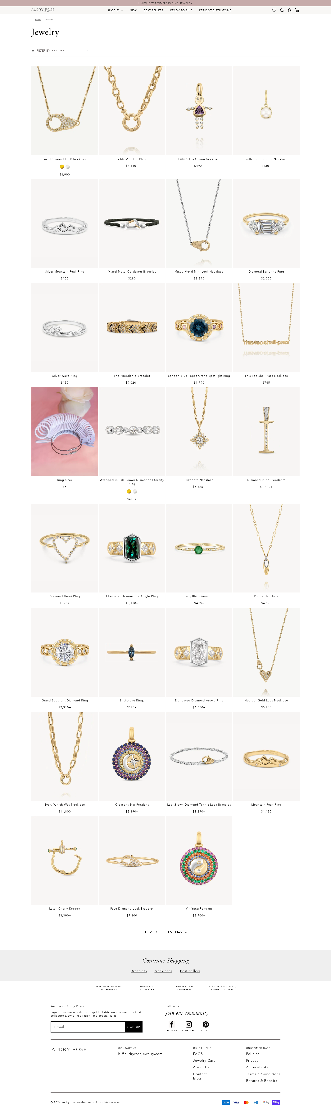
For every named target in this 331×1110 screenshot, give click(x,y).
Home (38, 19)
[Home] (42, 10)
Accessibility (257, 1067)
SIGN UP (133, 1027)
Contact (200, 1074)
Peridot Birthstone (215, 10)
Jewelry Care (204, 1060)
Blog (197, 1078)
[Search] (282, 10)
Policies (253, 1053)
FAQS (198, 1053)
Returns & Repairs (261, 1080)
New (133, 10)
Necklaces (163, 971)
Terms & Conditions (263, 1074)
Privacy (252, 1060)
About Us (201, 1067)
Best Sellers (153, 10)
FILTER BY (43, 51)
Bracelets (139, 971)
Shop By (113, 10)
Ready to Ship (181, 10)
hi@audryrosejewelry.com (140, 1053)
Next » (181, 932)
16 (169, 932)
